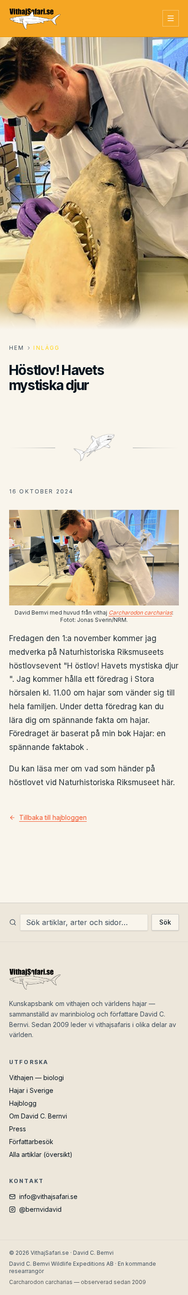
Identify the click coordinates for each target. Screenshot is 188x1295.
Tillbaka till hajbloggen (53, 817)
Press (17, 1129)
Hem (16, 347)
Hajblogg (23, 1103)
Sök (165, 922)
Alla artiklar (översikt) (41, 1154)
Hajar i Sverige (31, 1090)
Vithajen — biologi (36, 1077)
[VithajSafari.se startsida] (35, 18)
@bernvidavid (40, 1209)
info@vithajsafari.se (48, 1196)
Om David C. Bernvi (38, 1116)
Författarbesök (31, 1141)
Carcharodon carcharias (140, 612)
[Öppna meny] (170, 18)
